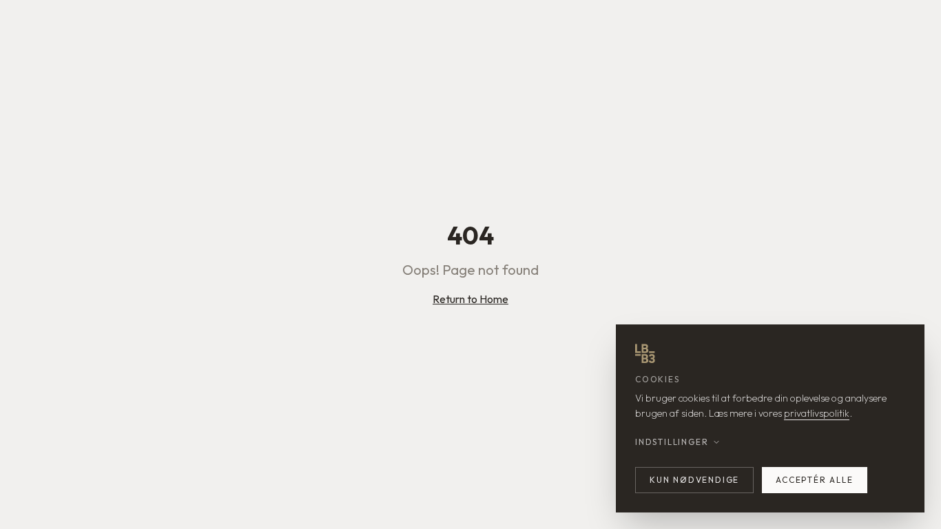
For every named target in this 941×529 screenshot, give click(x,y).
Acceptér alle (814, 480)
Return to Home (470, 299)
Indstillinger (671, 442)
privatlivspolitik (816, 413)
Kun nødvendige (694, 480)
